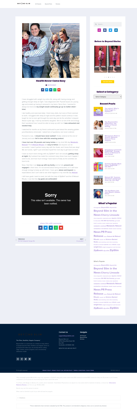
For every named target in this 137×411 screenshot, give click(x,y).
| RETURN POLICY (68, 370)
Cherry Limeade (110, 215)
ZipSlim (114, 250)
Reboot (74, 172)
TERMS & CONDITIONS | (79, 370)
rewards (101, 239)
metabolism (97, 229)
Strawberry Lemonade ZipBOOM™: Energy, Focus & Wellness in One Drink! (113, 152)
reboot (105, 236)
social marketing (102, 242)
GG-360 (103, 221)
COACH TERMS (90, 370)
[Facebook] (105, 30)
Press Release (103, 234)
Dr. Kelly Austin (97, 221)
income (103, 223)
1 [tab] (105, 77)
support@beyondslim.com (66, 336)
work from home (117, 247)
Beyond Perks (48, 4)
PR (102, 232)
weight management (107, 247)
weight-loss (98, 247)
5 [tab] (112, 77)
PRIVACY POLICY (46, 370)
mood (110, 229)
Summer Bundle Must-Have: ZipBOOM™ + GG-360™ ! (113, 165)
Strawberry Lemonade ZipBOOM (101, 244)
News (97, 232)
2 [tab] (107, 77)
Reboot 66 (110, 236)
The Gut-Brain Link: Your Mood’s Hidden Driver (112, 192)
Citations (22, 398)
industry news (109, 223)
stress (110, 244)
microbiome (104, 229)
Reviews (58, 4)
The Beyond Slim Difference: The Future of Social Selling (111, 124)
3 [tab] (109, 77)
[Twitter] (110, 30)
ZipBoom (98, 250)
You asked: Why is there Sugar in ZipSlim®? (112, 110)
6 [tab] (114, 77)
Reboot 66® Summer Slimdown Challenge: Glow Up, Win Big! (113, 178)
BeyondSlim (105, 207)
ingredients (115, 223)
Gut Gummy (110, 221)
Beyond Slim (113, 207)
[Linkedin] (116, 30)
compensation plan (107, 218)
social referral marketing (112, 242)
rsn (104, 239)
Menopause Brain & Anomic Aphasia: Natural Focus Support (112, 138)
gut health (117, 221)
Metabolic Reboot (113, 225)
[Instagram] (99, 30)
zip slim (106, 250)
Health (95, 223)
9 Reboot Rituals (38, 145)
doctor (119, 218)
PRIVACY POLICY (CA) (57, 370)
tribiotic (114, 245)
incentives (99, 223)
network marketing (117, 228)
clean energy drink (98, 218)
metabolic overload (100, 226)
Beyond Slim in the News (105, 213)
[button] (42, 89)
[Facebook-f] (21, 359)
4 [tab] (110, 77)
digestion (114, 218)
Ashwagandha (97, 207)
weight (118, 244)
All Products (38, 4)
